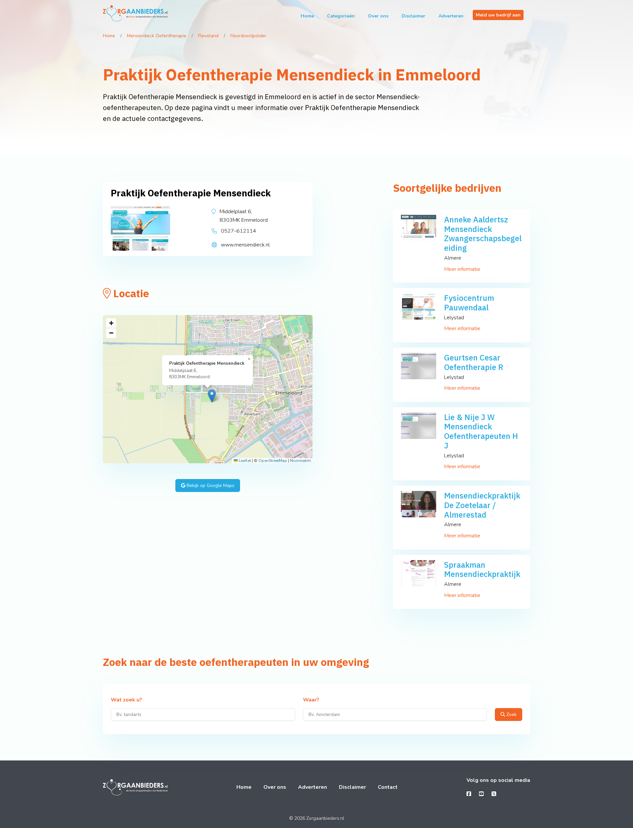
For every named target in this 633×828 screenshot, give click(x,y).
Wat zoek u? (126, 700)
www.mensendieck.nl (245, 244)
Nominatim (300, 460)
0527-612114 (238, 231)
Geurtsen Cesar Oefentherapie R (473, 362)
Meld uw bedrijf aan (498, 15)
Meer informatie (462, 269)
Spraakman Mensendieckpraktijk (482, 569)
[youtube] (481, 794)
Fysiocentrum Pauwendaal (469, 303)
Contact (388, 787)
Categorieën (341, 16)
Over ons (378, 16)
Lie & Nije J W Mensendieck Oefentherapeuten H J (481, 431)
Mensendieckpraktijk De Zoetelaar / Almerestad (482, 505)
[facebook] (469, 794)
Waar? (311, 700)
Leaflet (244, 460)
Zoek (511, 714)
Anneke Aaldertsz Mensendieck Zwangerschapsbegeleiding (483, 233)
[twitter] (494, 794)
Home (307, 16)
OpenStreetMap (272, 460)
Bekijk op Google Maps (209, 485)
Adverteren (451, 16)
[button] (212, 396)
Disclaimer (413, 16)
